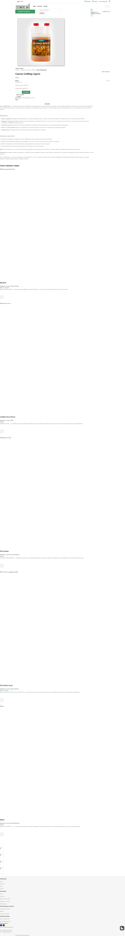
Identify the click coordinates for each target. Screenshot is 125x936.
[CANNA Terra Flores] (47, 357)
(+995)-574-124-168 (95, 13)
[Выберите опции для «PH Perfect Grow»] (2, 700)
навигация (3, 878)
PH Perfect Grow (6, 685)
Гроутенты (2, 896)
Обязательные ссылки (7, 906)
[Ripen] (47, 760)
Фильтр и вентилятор (5, 898)
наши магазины (4, 916)
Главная (17, 69)
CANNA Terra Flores (7, 417)
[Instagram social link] (4, 925)
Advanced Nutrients (14, 286)
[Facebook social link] (19, 100)
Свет (1, 893)
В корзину (26, 92)
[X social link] (21, 100)
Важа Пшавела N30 (4, 918)
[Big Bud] (47, 223)
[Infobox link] (62, 6)
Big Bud (3, 283)
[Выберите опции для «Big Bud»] (2, 297)
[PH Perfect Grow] (47, 625)
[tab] (47, 103)
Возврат (2, 911)
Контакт (2, 888)
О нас (1, 886)
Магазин (2, 883)
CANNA (33, 69)
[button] (2, 431)
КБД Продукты (3, 903)
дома (1, 881)
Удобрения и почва (25, 69)
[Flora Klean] (47, 491)
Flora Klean (4, 551)
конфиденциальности (5, 908)
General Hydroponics (15, 554)
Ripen (2, 820)
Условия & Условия (4, 913)
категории (3, 891)
